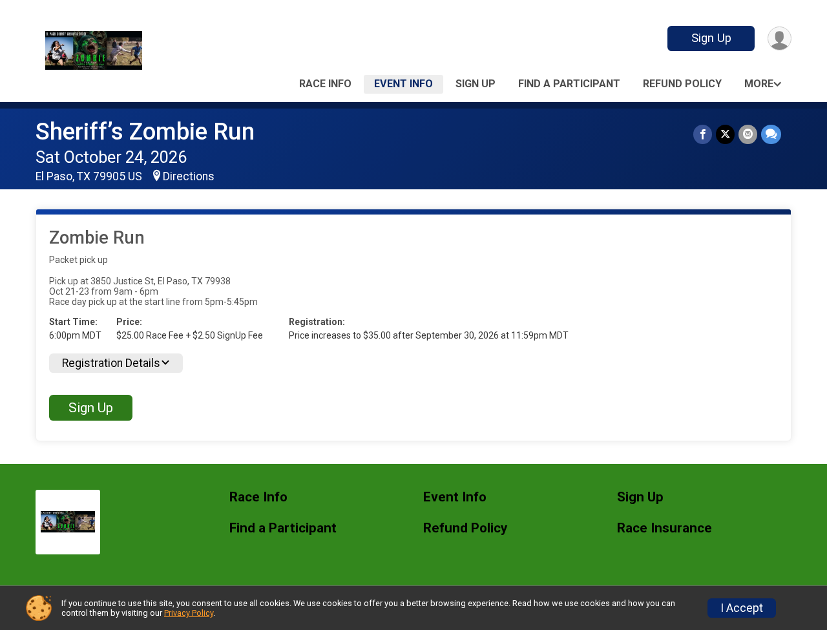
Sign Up (711, 38)
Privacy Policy (188, 613)
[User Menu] (779, 38)
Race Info (325, 84)
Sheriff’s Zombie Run (145, 131)
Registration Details (111, 363)
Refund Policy (682, 84)
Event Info (403, 84)
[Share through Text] (771, 134)
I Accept (741, 608)
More (758, 84)
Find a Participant (569, 84)
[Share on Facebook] (702, 134)
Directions (189, 176)
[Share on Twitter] (725, 134)
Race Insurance (664, 528)
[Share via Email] (747, 134)
